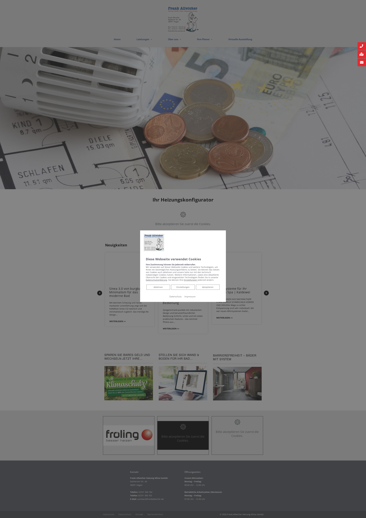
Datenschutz (175, 296)
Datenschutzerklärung (156, 280)
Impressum (190, 296)
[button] (362, 46)
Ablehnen (158, 287)
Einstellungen (183, 287)
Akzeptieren (207, 287)
